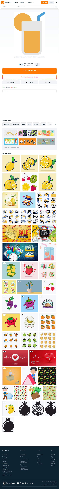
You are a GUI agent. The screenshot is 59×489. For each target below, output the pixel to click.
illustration (16, 124)
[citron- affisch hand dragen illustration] (11, 270)
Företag (4, 461)
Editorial (30, 2)
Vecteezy (4, 457)
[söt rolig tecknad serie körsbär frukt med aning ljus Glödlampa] (49, 287)
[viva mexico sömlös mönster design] (20, 393)
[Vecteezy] (2, 2)
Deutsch (52, 461)
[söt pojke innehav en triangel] (29, 376)
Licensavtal (22, 454)
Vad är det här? (14, 87)
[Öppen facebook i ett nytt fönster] (18, 483)
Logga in (51, 2)
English (52, 454)
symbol (36, 124)
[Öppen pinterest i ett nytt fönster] (25, 483)
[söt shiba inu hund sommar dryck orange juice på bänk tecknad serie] (27, 200)
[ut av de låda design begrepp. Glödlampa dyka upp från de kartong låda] (11, 376)
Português (52, 459)
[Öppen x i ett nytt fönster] (30, 483)
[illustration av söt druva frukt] (11, 303)
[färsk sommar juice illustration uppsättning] (47, 270)
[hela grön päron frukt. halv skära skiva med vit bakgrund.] (10, 200)
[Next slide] (52, 124)
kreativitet (6, 124)
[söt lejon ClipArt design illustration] (47, 340)
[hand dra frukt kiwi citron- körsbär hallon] (29, 182)
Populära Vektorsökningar (24, 461)
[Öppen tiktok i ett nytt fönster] (27, 483)
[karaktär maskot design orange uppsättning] (11, 340)
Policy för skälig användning (47, 485)
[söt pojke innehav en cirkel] (7, 393)
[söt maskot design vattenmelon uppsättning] (29, 340)
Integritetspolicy (51, 484)
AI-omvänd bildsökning (5, 468)
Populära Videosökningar (24, 469)
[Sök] (51, 7)
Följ (37, 65)
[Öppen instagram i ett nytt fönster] (20, 483)
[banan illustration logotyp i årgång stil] (29, 322)
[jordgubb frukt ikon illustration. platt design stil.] (29, 270)
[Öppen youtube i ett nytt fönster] (32, 483)
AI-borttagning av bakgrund (7, 472)
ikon (29, 124)
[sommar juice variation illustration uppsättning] (9, 287)
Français (52, 463)
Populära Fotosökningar (23, 465)
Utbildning (5, 463)
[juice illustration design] (47, 252)
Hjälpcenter (39, 454)
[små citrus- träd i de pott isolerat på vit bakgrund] (29, 287)
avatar (43, 124)
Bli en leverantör (38, 463)
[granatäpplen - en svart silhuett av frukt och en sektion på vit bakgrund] (24, 408)
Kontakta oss (38, 457)
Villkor (45, 484)
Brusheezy (5, 454)
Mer (51, 465)
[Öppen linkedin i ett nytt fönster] (23, 483)
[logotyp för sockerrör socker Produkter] (47, 303)
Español (52, 457)
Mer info (6, 91)
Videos (22, 2)
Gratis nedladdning (29, 71)
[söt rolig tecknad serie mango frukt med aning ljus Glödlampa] (10, 408)
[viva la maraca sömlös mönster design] (47, 376)
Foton (15, 2)
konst (23, 124)
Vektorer (7, 2)
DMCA (21, 457)
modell (50, 124)
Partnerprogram (24, 459)
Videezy (4, 459)
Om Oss (38, 460)
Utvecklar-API (5, 465)
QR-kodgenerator (6, 475)
